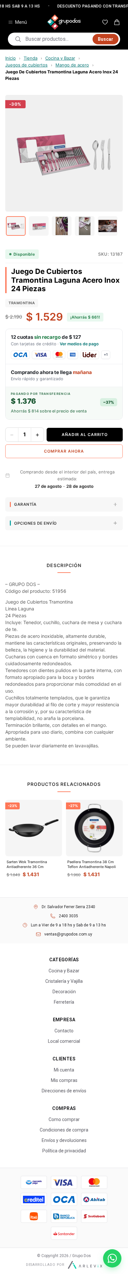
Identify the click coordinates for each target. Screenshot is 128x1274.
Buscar (105, 39)
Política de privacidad (64, 1150)
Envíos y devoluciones (64, 1140)
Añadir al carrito (85, 434)
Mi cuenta (64, 1069)
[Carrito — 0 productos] (117, 22)
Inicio (10, 58)
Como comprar (64, 1119)
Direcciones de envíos (64, 1090)
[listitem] (16, 226)
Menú (21, 22)
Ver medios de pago (79, 343)
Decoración (64, 991)
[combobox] (57, 39)
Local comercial (64, 1041)
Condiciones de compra (64, 1129)
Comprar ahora (64, 451)
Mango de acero (72, 64)
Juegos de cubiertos (26, 64)
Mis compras (64, 1080)
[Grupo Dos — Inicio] (64, 22)
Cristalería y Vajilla (64, 981)
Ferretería (64, 1002)
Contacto (64, 1030)
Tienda (30, 58)
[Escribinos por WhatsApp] (112, 1258)
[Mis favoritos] (105, 22)
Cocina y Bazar (60, 58)
